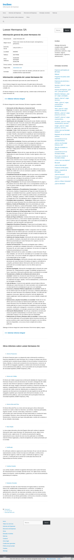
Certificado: (10, 447)
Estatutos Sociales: (12, 483)
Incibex (7, 4)
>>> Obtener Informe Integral (15, 99)
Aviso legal (6, 541)
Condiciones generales (9, 543)
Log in (4, 557)
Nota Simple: (10, 426)
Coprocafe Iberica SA (9, 512)
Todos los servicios (8, 524)
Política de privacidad (9, 546)
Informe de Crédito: (12, 376)
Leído (58, 558)
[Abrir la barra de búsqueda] (3, 21)
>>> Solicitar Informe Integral (15, 333)
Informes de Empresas (15, 13)
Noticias (55, 13)
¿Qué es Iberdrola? (60, 183)
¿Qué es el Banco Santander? (63, 181)
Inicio (4, 13)
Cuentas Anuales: (11, 466)
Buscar (67, 30)
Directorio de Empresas (30, 13)
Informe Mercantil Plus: (13, 404)
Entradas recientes (45, 13)
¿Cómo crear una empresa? (62, 160)
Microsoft (57, 162)
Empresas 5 (7, 509)
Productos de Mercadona (61, 167)
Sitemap (5, 551)
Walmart (57, 74)
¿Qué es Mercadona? (60, 165)
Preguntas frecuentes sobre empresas (13, 17)
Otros (27, 17)
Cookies (5, 548)
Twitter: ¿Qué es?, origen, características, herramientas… (62, 104)
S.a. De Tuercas (8, 510)
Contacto (5, 538)
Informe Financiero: (12, 354)
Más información (51, 558)
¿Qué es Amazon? (60, 174)
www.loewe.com (17, 67)
